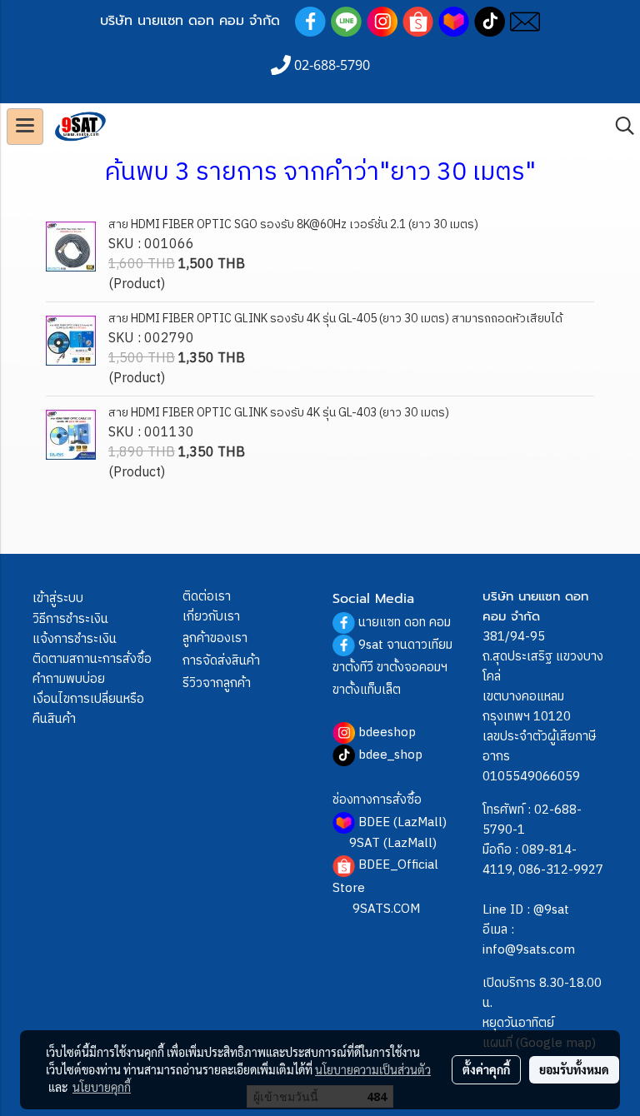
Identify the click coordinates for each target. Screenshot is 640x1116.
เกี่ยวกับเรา (211, 616)
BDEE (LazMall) (402, 822)
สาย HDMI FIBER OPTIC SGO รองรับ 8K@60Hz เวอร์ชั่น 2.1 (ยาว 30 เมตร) (293, 224)
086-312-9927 (560, 869)
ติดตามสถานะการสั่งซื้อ (92, 659)
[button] (619, 126)
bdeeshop (387, 732)
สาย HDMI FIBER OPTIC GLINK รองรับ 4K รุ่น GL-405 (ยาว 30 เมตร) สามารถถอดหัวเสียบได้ (335, 318)
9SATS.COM (386, 909)
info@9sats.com (528, 949)
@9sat (551, 909)
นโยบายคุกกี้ (101, 1086)
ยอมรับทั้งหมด (574, 1069)
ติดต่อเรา (206, 596)
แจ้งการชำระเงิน (74, 639)
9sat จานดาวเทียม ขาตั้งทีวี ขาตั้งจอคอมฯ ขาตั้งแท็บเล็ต (392, 667)
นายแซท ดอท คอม (404, 622)
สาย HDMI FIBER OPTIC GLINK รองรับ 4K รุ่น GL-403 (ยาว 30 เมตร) (278, 412)
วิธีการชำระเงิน (70, 619)
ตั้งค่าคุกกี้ (486, 1069)
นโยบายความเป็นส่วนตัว (373, 1069)
